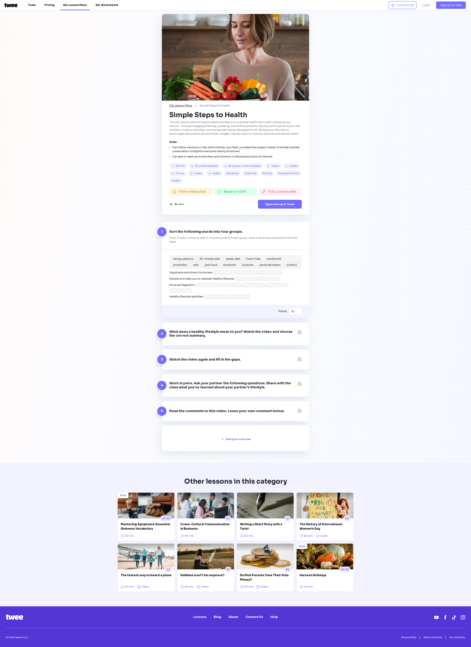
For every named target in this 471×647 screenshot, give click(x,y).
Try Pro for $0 (405, 5)
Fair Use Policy (457, 637)
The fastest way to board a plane (146, 575)
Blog (217, 617)
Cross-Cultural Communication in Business (205, 526)
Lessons (199, 617)
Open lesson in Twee (279, 204)
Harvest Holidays (313, 575)
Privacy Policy (408, 637)
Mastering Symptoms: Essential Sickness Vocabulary (145, 526)
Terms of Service (432, 637)
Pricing (49, 5)
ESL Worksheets (107, 5)
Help (274, 617)
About (233, 617)
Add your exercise (238, 439)
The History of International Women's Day (321, 526)
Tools (32, 5)
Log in (426, 5)
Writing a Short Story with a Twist (261, 526)
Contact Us (254, 617)
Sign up (450, 5)
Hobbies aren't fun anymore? (202, 575)
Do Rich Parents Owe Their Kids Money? (264, 577)
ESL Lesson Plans (75, 5)
